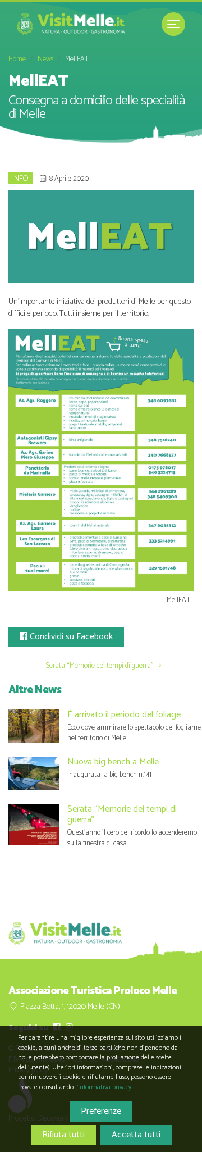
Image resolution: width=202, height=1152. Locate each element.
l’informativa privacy (103, 1087)
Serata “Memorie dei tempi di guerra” (100, 666)
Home (17, 59)
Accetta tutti (136, 1134)
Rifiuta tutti (63, 1134)
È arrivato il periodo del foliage (124, 714)
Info (20, 178)
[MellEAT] (101, 459)
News (45, 59)
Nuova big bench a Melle (113, 761)
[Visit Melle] (73, 24)
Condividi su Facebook (70, 636)
